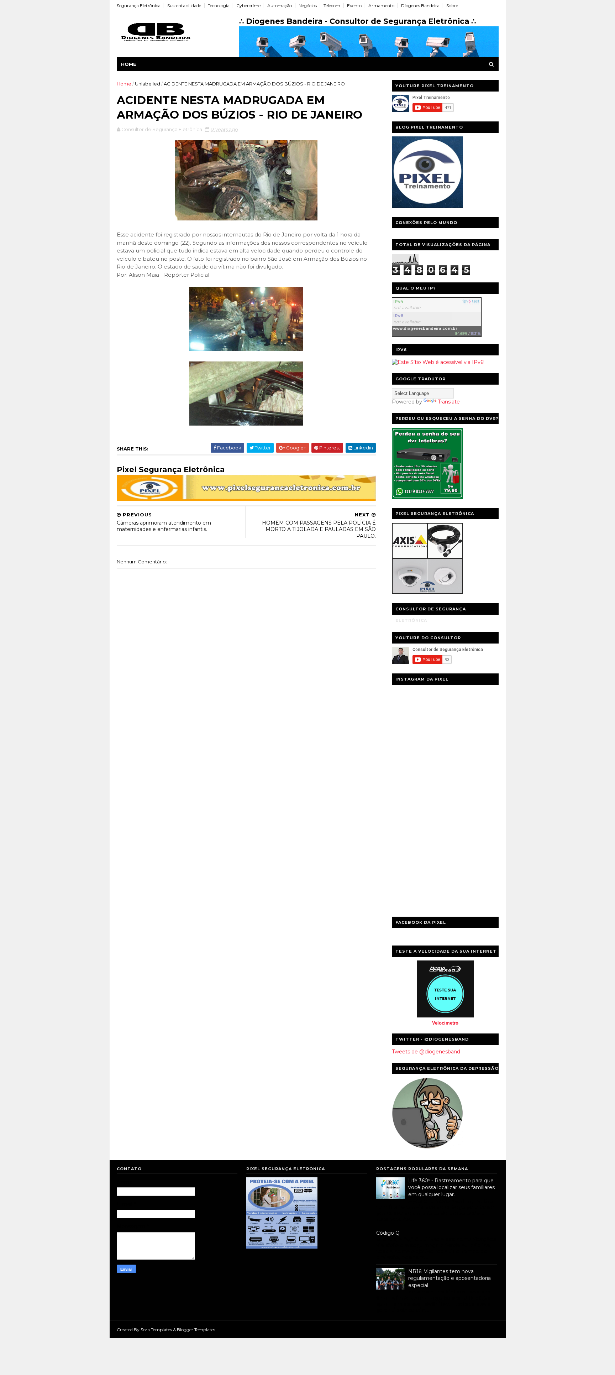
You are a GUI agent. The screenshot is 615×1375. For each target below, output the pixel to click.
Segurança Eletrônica (139, 5)
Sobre (452, 5)
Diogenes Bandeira (420, 5)
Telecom (332, 5)
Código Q (388, 1233)
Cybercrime (248, 5)
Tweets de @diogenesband (426, 1051)
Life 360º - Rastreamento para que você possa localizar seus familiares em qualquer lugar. (451, 1187)
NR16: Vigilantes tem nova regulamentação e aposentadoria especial (449, 1278)
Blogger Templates (196, 1329)
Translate (449, 402)
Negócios (308, 5)
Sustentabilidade (184, 5)
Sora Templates (156, 1329)
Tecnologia (219, 5)
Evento (354, 5)
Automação (279, 5)
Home (128, 64)
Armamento (381, 5)
